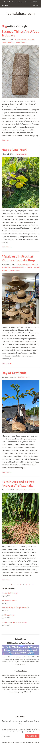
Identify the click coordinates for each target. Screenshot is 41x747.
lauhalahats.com (20, 14)
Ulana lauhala (21, 42)
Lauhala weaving (8, 42)
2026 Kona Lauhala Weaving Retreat (20, 643)
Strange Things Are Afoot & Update (20, 33)
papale (29, 267)
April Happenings (8, 615)
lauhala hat (6, 267)
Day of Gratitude (14, 373)
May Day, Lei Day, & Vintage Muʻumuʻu (15, 608)
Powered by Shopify (32, 743)
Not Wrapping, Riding (9, 600)
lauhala (31, 39)
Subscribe (32, 736)
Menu (6, 5)
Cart (37, 5)
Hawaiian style (20, 39)
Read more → (6, 140)
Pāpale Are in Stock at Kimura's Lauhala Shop (18, 258)
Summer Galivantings (9, 593)
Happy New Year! (14, 150)
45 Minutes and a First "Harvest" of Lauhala (18, 484)
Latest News (20, 639)
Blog (4, 26)
